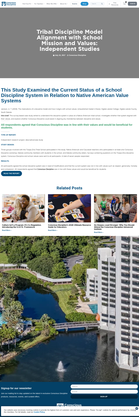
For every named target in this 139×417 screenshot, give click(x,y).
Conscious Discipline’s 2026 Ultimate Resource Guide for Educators (69, 226)
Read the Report (11, 173)
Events (74, 4)
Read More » (6, 230)
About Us (63, 4)
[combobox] (97, 3)
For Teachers (38, 4)
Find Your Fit (27, 4)
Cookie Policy (39, 412)
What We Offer (52, 4)
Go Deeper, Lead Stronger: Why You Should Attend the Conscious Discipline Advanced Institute (114, 227)
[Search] (102, 3)
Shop (84, 4)
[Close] (136, 408)
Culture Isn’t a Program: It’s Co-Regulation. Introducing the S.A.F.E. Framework (21, 226)
